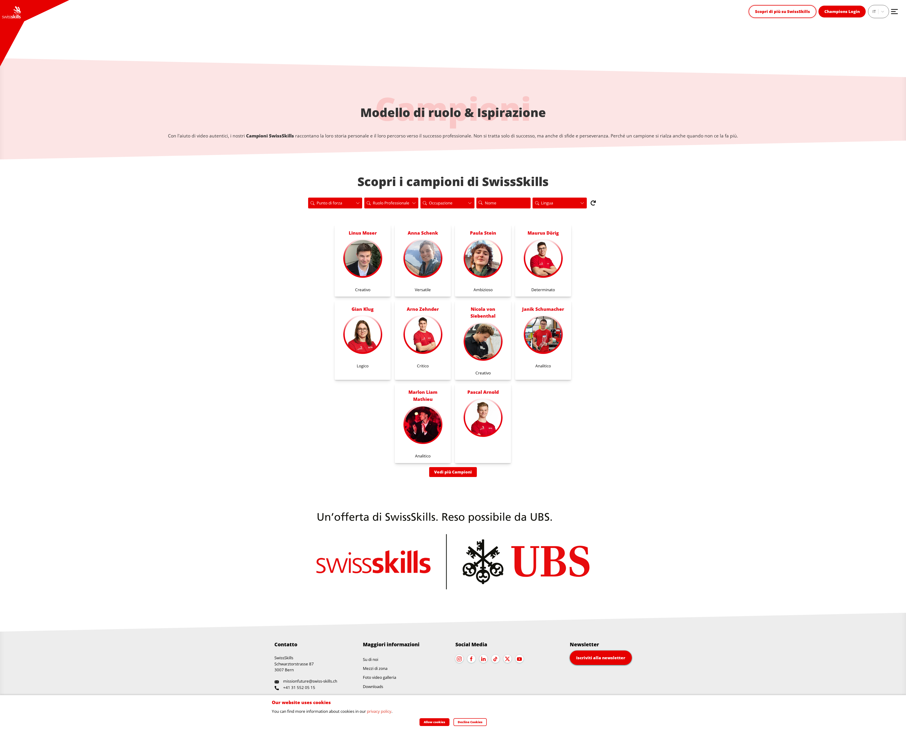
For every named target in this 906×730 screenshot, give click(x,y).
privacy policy (379, 711)
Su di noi (370, 659)
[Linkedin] (483, 659)
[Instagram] (459, 659)
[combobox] (872, 11)
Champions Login (842, 11)
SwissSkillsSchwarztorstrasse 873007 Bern (294, 663)
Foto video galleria (379, 677)
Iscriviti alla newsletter (600, 657)
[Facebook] (471, 659)
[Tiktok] (495, 659)
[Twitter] (507, 659)
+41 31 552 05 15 (299, 687)
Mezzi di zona (375, 668)
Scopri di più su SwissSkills (782, 11)
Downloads (373, 686)
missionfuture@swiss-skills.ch (310, 681)
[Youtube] (520, 659)
